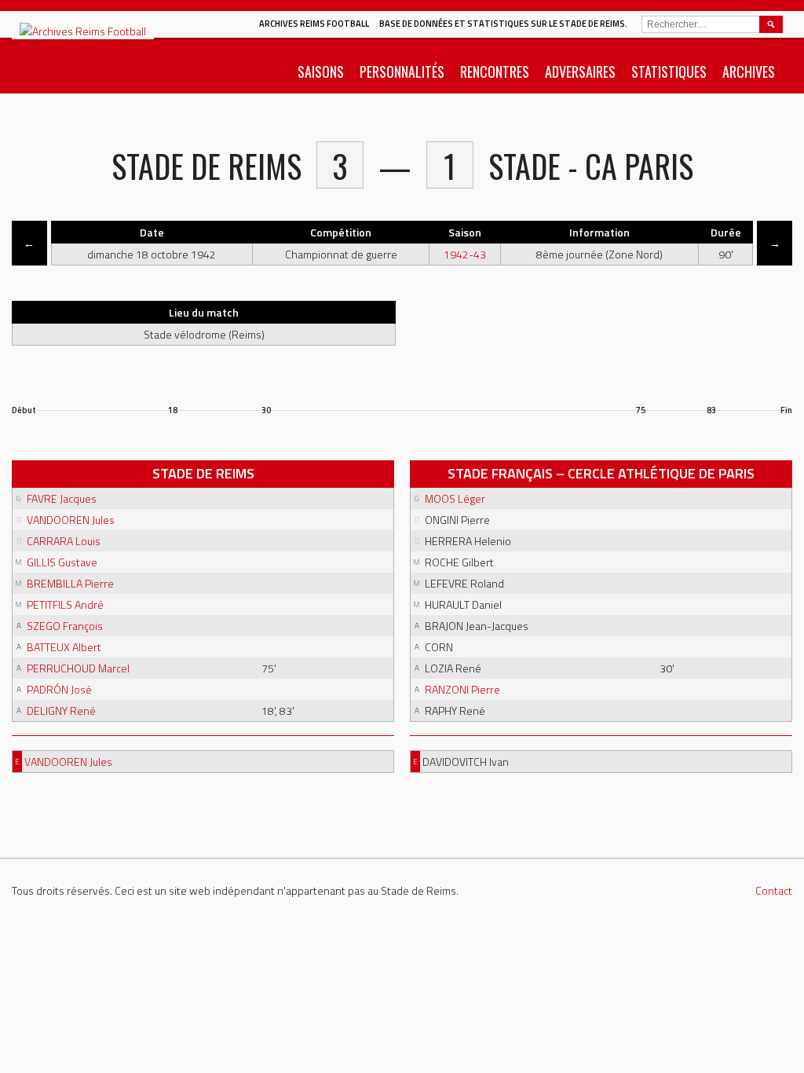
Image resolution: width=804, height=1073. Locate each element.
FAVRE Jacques (62, 498)
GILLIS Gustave (62, 562)
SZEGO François (65, 625)
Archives (748, 71)
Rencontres (494, 71)
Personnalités (402, 71)
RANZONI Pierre (462, 689)
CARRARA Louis (63, 541)
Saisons (321, 71)
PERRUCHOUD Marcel (78, 668)
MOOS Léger (455, 498)
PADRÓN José (59, 689)
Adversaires (580, 71)
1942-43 (465, 254)
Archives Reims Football (314, 23)
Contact (773, 890)
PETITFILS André (65, 604)
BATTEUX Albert (64, 647)
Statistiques (669, 71)
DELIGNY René (61, 710)
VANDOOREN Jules (71, 519)
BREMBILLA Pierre (70, 583)
